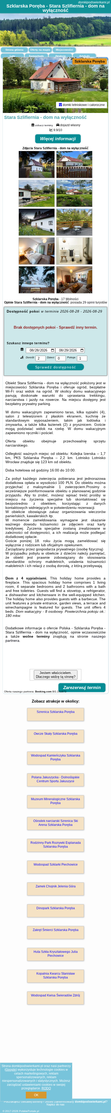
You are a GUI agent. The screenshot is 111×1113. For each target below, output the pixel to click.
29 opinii (89, 302)
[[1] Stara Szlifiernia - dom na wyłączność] (55, 85)
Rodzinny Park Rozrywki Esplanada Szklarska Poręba (55, 844)
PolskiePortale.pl (29, 1111)
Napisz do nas (55, 1104)
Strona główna (14, 49)
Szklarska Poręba (90, 61)
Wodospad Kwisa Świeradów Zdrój (55, 995)
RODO (46, 1088)
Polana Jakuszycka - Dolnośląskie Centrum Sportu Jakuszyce (55, 779)
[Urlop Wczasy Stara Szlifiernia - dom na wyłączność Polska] (36, 177)
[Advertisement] (55, 1059)
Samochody (36, 56)
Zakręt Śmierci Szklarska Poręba (55, 930)
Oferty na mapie (40, 49)
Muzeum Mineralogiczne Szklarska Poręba (55, 801)
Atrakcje (60, 56)
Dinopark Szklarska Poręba (55, 908)
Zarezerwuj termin (82, 687)
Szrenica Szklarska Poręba (56, 712)
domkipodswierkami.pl (94, 2)
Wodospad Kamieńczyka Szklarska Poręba (55, 757)
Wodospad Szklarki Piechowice (56, 864)
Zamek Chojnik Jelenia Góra (56, 886)
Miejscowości (64, 49)
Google (11, 1069)
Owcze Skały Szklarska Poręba (55, 734)
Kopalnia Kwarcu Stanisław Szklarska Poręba (55, 975)
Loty (12, 56)
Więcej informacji (58, 138)
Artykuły (84, 56)
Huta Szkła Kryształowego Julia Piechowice (56, 953)
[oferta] (60, 105)
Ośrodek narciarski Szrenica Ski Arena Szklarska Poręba (55, 822)
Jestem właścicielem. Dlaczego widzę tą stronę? (55, 675)
